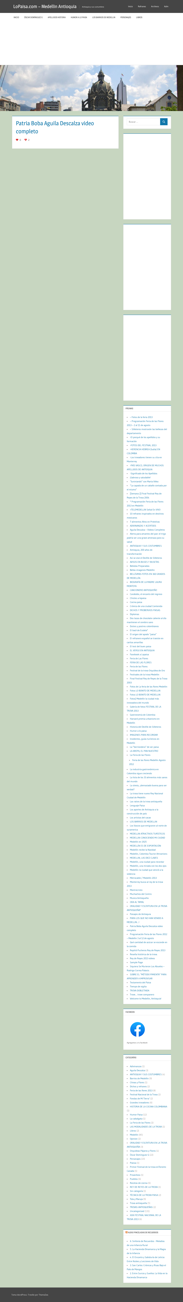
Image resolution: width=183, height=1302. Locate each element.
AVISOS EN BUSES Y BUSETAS (144, 561)
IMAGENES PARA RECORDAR (144, 734)
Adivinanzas (136, 1066)
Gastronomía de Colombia (142, 714)
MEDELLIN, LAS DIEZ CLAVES (144, 857)
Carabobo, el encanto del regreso (146, 594)
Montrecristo (136, 889)
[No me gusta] (25, 139)
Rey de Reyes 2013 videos (142, 958)
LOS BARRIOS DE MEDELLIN (103, 17)
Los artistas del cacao (140, 817)
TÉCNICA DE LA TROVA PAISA (144, 1195)
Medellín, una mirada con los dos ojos (148, 865)
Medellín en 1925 (138, 841)
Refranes (142, 6)
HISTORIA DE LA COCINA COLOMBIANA (148, 1106)
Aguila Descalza (137, 1070)
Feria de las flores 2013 (141, 1090)
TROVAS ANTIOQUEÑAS (141, 1207)
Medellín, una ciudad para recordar (147, 861)
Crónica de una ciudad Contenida (146, 606)
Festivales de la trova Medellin (144, 674)
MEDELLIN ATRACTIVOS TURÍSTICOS (147, 833)
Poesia (133, 1162)
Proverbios (135, 1174)
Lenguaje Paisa (137, 805)
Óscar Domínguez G (33, 17)
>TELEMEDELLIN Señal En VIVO (145, 509)
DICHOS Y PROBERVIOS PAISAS (145, 610)
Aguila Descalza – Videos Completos (147, 529)
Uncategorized (137, 1211)
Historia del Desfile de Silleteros (145, 726)
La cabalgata (136, 1118)
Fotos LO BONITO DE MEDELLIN (145, 690)
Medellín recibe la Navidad (143, 849)
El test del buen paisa (140, 646)
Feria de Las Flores (139, 658)
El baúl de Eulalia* (139, 630)
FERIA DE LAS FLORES (141, 662)
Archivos (155, 6)
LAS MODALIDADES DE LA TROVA (146, 1126)
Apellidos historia (57, 17)
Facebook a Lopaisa (139, 654)
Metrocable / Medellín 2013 (143, 877)
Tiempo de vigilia (138, 986)
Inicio (130, 6)
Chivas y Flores (137, 1082)
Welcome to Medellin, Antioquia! (145, 998)
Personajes (125, 17)
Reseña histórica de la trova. (143, 954)
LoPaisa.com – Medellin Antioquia (44, 6)
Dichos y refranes (138, 1086)
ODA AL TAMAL (137, 902)
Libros (139, 17)
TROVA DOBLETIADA (139, 990)
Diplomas (134, 614)
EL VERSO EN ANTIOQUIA (142, 650)
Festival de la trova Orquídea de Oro (147, 670)
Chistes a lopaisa (138, 598)
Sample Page (136, 962)
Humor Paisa (136, 1114)
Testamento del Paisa (140, 982)
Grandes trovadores (139, 1102)
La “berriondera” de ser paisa (144, 746)
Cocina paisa (136, 602)
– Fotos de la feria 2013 (141, 417)
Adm (166, 6)
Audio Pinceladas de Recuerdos (143, 1232)
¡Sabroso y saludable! (140, 477)
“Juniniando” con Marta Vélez (144, 481)
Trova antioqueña (138, 1203)
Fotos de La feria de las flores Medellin (148, 686)
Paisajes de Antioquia (140, 914)
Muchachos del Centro (141, 894)
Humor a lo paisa (79, 17)
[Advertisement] (91, 43)
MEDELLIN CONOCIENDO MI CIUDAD (147, 837)
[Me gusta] (17, 139)
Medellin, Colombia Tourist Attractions (148, 853)
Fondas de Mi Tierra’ (140, 1098)
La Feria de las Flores (140, 754)
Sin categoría (136, 1191)
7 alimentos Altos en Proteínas (145, 521)
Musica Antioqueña (139, 898)
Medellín (134, 1134)
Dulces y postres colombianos (144, 626)
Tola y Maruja (136, 1199)
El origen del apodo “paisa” (143, 634)
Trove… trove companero (142, 994)
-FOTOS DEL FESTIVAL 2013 (143, 445)
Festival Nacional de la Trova (144, 1094)
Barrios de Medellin (139, 1078)
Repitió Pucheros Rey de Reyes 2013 (147, 950)
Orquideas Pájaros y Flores (143, 1150)
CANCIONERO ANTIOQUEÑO (143, 590)
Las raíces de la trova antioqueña (146, 801)
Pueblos (134, 1178)
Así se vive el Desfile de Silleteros (146, 557)
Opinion (134, 1138)
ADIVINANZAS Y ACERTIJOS (143, 525)
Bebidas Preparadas (139, 565)
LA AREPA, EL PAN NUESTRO (144, 750)
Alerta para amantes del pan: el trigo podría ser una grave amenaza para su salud (146, 537)
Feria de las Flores (139, 666)
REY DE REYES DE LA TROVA (144, 1187)
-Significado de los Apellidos (143, 473)
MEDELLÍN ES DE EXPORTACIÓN (145, 845)
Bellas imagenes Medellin (142, 569)
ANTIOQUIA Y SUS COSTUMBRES (146, 545)
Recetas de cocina (138, 1182)
